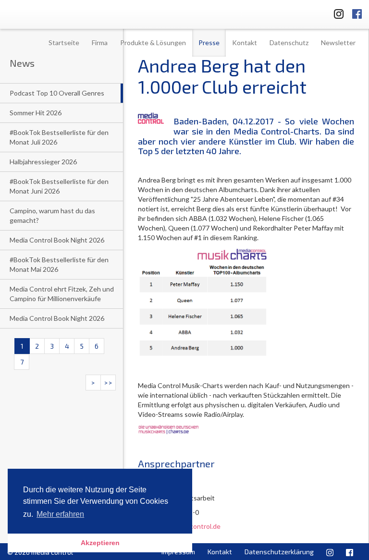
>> (108, 382)
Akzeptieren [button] (100, 543)
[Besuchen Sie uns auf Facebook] (357, 12)
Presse (209, 42)
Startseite (64, 42)
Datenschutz (289, 42)
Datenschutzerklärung (279, 552)
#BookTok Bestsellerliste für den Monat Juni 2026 (59, 186)
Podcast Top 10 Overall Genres (57, 93)
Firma (100, 42)
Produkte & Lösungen (153, 42)
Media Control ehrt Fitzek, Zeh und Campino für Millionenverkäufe (62, 294)
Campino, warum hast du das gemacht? (52, 215)
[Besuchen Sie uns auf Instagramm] (336, 12)
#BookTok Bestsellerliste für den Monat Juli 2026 (59, 137)
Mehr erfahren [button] (60, 514)
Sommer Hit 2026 (36, 113)
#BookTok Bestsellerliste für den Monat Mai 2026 (59, 264)
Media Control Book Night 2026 (57, 240)
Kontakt (244, 42)
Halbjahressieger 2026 (43, 162)
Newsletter (338, 42)
